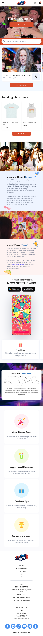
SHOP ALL (21, 134)
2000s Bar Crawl (21, 587)
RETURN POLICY (21, 607)
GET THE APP (21, 571)
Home (21, 565)
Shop (22, 574)
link (21, 65)
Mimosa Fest (21, 594)
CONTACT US (21, 613)
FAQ (21, 610)
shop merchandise (18, 264)
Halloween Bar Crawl (21, 600)
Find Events (21, 24)
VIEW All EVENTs (21, 85)
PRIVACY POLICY (21, 616)
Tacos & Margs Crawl (21, 597)
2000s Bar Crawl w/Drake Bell (22, 591)
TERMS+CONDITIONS (21, 619)
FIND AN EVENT (21, 568)
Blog (21, 577)
